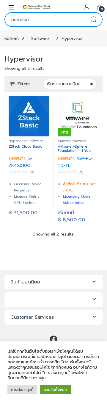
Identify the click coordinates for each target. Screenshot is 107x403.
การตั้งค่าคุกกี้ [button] (22, 389)
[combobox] (45, 19)
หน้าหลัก (11, 39)
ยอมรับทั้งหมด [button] (55, 389)
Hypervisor (18, 141)
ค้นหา (93, 19)
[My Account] (87, 7)
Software (40, 39)
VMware (64, 141)
